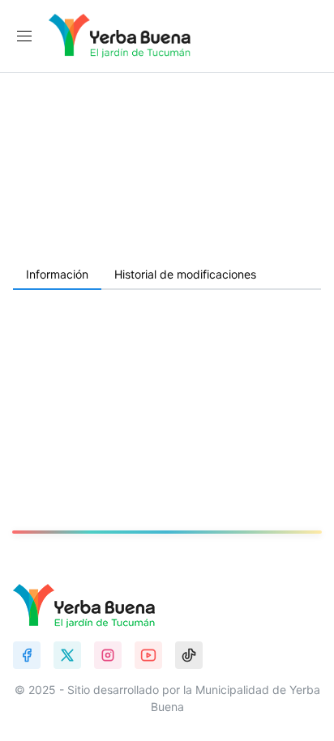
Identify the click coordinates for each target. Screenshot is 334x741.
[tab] (57, 275)
